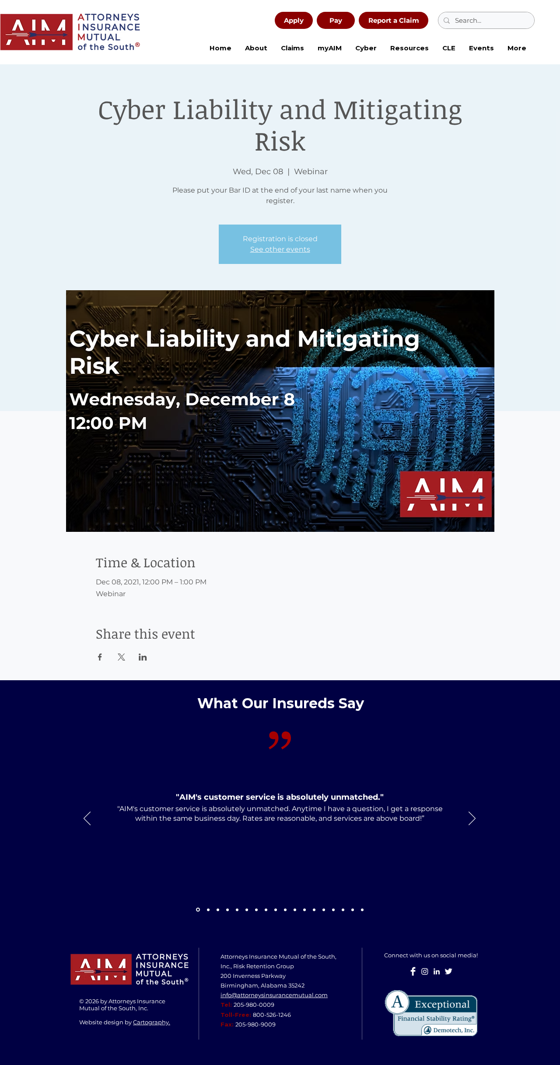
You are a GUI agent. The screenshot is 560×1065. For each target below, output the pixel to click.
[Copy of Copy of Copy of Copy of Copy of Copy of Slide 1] (352, 909)
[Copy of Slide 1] (198, 910)
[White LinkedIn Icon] (436, 971)
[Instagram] (424, 971)
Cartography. (151, 1022)
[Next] (472, 819)
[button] (365, 48)
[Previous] (87, 819)
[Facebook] (413, 971)
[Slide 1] (208, 909)
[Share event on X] (121, 657)
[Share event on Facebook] (100, 657)
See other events (280, 249)
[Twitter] (448, 971)
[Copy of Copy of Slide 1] (266, 909)
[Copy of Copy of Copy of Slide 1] (304, 909)
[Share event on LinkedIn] (143, 657)
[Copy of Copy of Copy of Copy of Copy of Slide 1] (343, 909)
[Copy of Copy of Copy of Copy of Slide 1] (333, 909)
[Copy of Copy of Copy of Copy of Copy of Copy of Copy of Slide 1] (362, 909)
